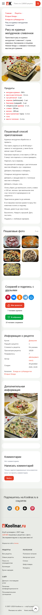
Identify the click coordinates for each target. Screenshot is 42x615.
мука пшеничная (12, 114)
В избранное (16, 317)
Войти (9, 478)
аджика (20, 106)
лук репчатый (11, 98)
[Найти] (38, 3)
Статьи (25, 561)
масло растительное (14, 95)
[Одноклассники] (19, 297)
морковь (9, 100)
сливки (9, 108)
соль (8, 116)
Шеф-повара (27, 564)
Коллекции (6, 566)
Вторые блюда (10, 374)
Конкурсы (26, 568)
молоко (9, 111)
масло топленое (12, 119)
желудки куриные (13, 92)
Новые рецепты (8, 557)
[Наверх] (35, 608)
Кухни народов (7, 570)
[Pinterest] (8, 297)
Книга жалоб (28, 610)
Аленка (16, 543)
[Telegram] (25, 297)
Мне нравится (16, 305)
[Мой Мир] (31, 297)
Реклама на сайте (15, 610)
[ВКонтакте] (13, 297)
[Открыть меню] (3, 4)
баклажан (10, 103)
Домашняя (33, 341)
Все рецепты (7, 554)
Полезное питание (30, 554)
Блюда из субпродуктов (22, 371)
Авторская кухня (29, 557)
